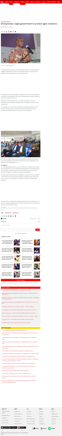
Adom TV (29, 414)
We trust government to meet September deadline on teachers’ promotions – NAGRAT (20, 317)
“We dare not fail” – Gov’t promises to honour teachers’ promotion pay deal (18, 320)
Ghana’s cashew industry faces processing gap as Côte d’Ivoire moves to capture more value (20, 303)
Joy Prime (29, 416)
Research (37, 1)
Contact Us (4, 417)
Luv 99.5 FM (17, 421)
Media (48, 1)
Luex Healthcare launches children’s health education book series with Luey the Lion (19, 310)
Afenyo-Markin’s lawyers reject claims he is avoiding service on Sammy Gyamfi (20, 353)
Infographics (42, 423)
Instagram (41, 418)
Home (7, 1)
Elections (54, 1)
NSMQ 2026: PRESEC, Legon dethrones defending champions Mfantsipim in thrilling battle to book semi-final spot (20, 299)
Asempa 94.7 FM (18, 418)
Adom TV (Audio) (31, 421)
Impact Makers (55, 416)
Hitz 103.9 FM (17, 416)
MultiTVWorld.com (31, 418)
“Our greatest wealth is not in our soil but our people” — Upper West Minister (18, 307)
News (11, 1)
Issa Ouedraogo (15, 212)
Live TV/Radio (43, 2)
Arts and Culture (17, 2)
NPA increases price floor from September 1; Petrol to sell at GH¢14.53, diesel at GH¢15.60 (20, 347)
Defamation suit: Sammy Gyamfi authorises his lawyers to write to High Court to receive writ (20, 333)
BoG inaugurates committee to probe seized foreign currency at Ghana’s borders (19, 377)
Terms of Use (5, 420)
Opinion (32, 1)
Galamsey (54, 418)
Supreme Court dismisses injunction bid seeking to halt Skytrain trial (18, 356)
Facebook (41, 414)
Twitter (40, 416)
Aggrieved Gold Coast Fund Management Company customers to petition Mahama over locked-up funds (20, 294)
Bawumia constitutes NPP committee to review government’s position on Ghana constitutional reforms (19, 381)
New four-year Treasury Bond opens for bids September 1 (15, 370)
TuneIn (37, 428)
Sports (27, 1)
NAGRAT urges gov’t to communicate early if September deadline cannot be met (18, 314)
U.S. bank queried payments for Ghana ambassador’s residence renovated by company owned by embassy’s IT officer (20, 359)
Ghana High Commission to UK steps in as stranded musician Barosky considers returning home (18, 367)
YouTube (41, 411)
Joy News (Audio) (31, 423)
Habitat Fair (54, 414)
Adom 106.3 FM (18, 414)
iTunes (44, 428)
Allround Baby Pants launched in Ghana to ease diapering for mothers (16, 291)
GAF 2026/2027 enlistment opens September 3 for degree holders (17, 350)
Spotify (53, 428)
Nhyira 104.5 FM (18, 423)
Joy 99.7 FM (17, 411)
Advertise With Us (6, 415)
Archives (54, 421)
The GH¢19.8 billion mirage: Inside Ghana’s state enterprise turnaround (16, 323)
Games (53, 411)
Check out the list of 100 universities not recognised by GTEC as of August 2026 (19, 342)
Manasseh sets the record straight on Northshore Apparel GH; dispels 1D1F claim (19, 338)
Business (23, 1)
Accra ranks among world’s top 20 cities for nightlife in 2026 (16, 373)
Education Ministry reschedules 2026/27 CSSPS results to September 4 (19, 363)
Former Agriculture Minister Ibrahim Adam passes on (14, 330)
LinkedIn (41, 421)
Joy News (29, 411)
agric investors (8, 212)
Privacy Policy (5, 422)
